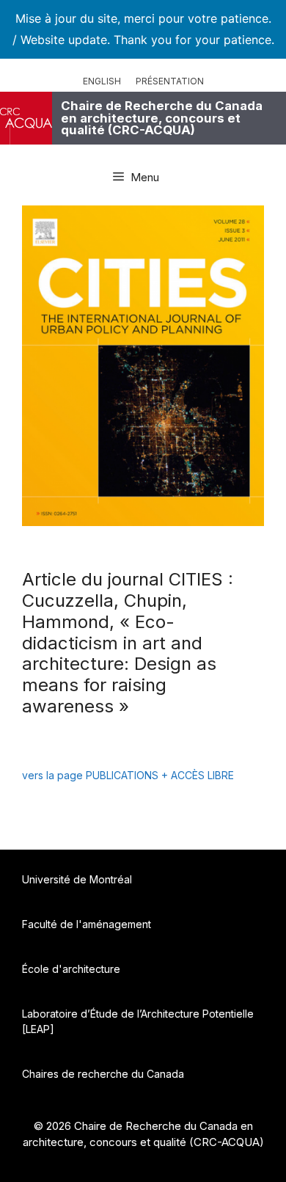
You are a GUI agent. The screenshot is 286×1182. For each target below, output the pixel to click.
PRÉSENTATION (170, 81)
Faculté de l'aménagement (86, 924)
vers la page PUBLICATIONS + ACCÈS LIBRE (128, 775)
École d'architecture (71, 969)
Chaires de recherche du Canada (103, 1074)
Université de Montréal (77, 879)
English (102, 81)
